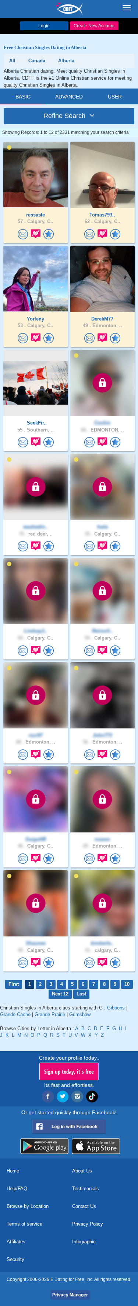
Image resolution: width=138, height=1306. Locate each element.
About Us (82, 1171)
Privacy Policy (87, 1224)
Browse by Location (28, 1206)
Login (44, 25)
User (115, 97)
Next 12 (60, 994)
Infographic (84, 1241)
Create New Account (94, 25)
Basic (23, 97)
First (13, 984)
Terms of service (24, 1224)
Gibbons (116, 1008)
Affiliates (16, 1241)
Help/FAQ (17, 1188)
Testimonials (85, 1188)
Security (15, 1259)
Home (13, 1171)
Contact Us (84, 1206)
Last (81, 994)
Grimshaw (80, 1014)
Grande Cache (15, 1014)
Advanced (69, 97)
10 (127, 984)
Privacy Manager (70, 1295)
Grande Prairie (50, 1014)
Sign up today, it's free (69, 1071)
